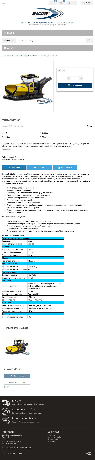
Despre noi (5, 439)
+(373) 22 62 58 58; (65, 22)
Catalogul (5, 437)
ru (87, 3)
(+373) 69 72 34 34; (29, 22)
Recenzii (41, 167)
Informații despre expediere (11, 441)
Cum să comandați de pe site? (12, 435)
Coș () (10, 48)
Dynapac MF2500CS (12, 369)
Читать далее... (7, 149)
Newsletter (51, 441)
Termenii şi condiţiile (9, 443)
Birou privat (51, 435)
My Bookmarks (53, 439)
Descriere (15, 167)
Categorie (9, 33)
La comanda (76, 85)
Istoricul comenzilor (54, 437)
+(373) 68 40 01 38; (47, 22)
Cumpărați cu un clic (17, 382)
